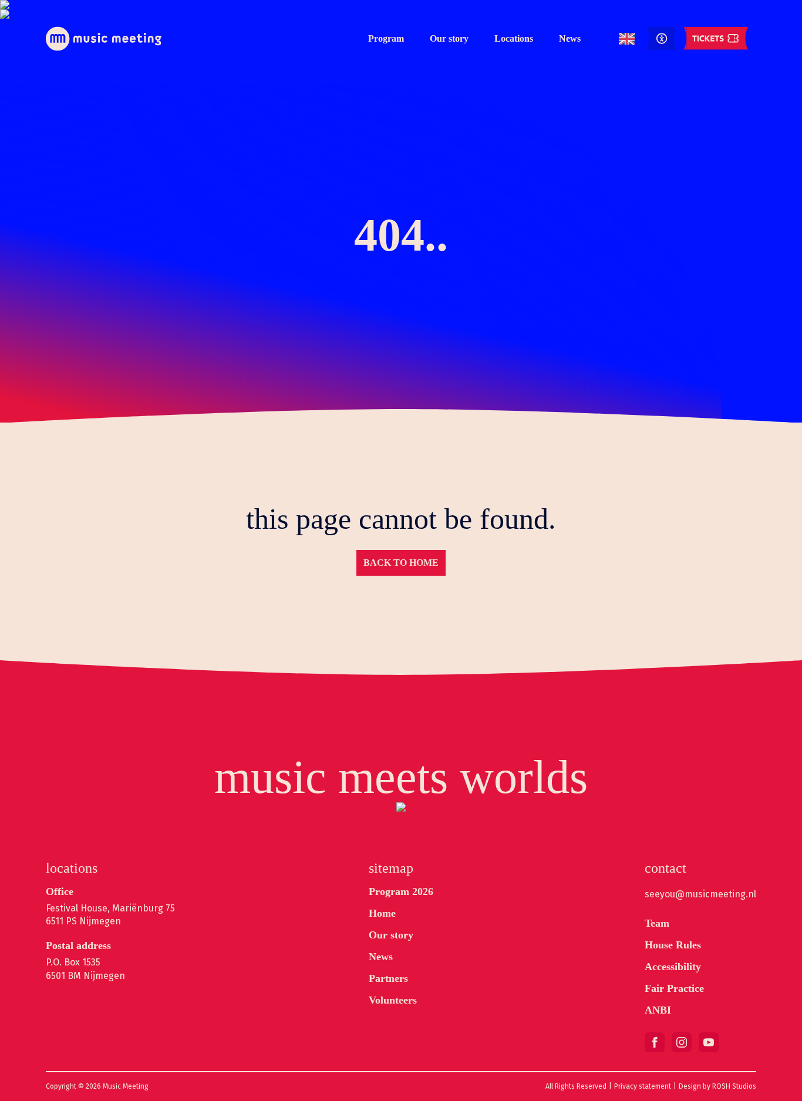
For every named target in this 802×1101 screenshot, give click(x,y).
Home (382, 913)
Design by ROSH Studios (717, 1086)
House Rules (673, 945)
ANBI (658, 1010)
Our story (449, 38)
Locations (513, 38)
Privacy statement (642, 1086)
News (570, 38)
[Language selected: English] (627, 39)
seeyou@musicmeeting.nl (700, 894)
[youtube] (709, 1042)
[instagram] (682, 1042)
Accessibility (673, 966)
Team (657, 923)
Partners (388, 978)
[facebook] (655, 1042)
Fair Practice (674, 988)
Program (386, 38)
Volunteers (393, 1000)
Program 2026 (401, 891)
